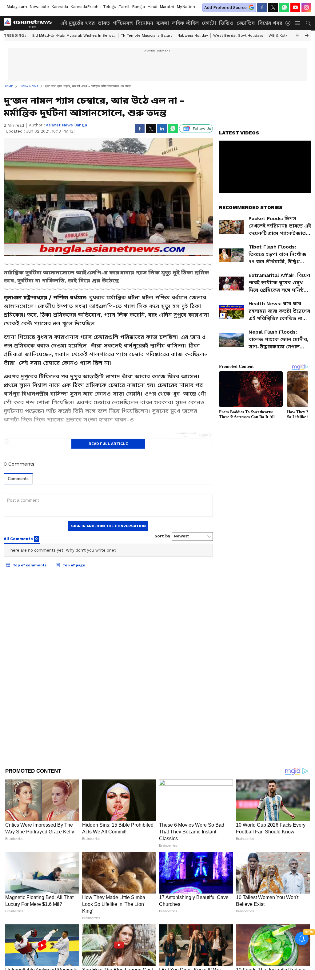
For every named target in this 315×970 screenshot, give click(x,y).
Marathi (167, 6)
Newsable (39, 6)
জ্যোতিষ (246, 23)
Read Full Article (108, 444)
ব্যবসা (162, 23)
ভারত (104, 23)
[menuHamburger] (298, 23)
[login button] (289, 23)
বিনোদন (144, 23)
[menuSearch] (308, 23)
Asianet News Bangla (66, 125)
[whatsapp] (284, 7)
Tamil (124, 6)
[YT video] (295, 7)
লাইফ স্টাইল (185, 23)
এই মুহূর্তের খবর (77, 23)
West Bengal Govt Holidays (238, 35)
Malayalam (16, 6)
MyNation (186, 6)
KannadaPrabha (85, 6)
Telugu (109, 6)
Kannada (59, 6)
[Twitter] (273, 7)
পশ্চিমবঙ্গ (123, 23)
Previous (297, 35)
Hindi (152, 6)
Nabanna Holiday (192, 35)
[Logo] (30, 23)
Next (306, 35)
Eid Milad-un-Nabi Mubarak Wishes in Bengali (74, 35)
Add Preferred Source (225, 7)
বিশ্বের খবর (270, 23)
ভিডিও (226, 23)
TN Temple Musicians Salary (146, 35)
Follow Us (202, 128)
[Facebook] (262, 7)
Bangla (138, 6)
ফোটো (209, 23)
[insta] (306, 7)
